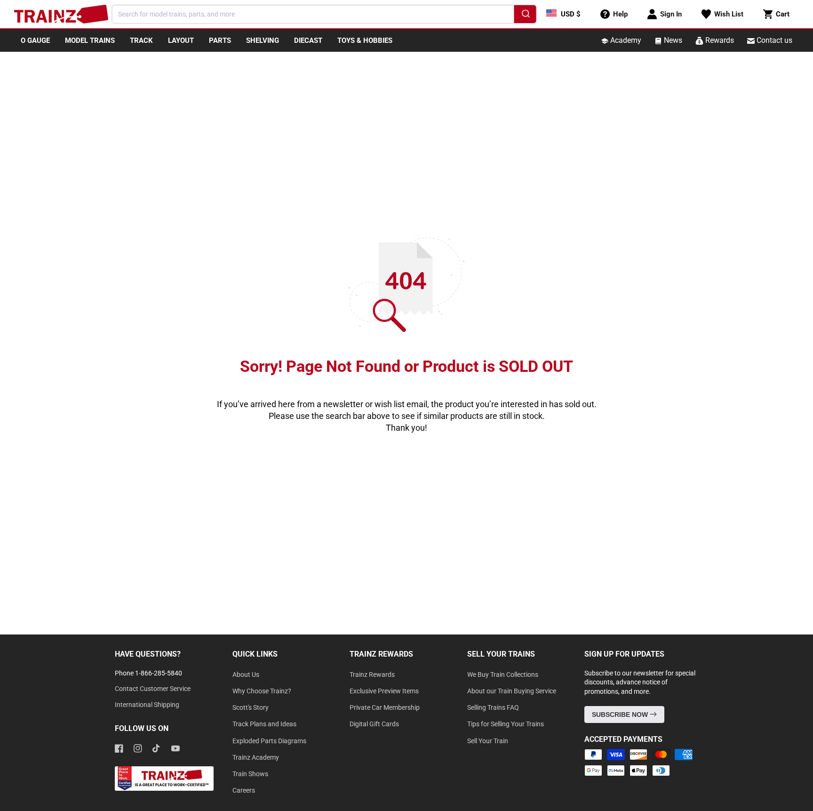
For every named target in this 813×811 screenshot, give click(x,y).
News (672, 40)
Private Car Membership (385, 707)
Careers (243, 790)
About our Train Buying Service (511, 691)
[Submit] (525, 15)
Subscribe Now (621, 714)
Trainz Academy (255, 757)
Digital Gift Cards (374, 724)
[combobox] (324, 14)
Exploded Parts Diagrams (269, 741)
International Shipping (147, 704)
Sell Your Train (487, 741)
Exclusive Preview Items (384, 691)
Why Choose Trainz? (261, 691)
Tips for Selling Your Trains (505, 724)
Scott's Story (250, 707)
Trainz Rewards (372, 674)
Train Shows (250, 774)
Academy (624, 40)
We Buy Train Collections (502, 674)
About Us (245, 674)
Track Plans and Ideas (264, 724)
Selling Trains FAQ (493, 707)
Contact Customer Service (153, 688)
